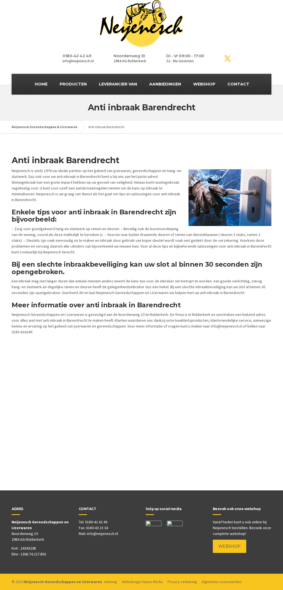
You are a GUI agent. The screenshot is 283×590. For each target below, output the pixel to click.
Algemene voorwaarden (222, 581)
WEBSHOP (204, 84)
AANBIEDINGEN (165, 84)
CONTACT (238, 84)
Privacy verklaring (182, 581)
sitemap (110, 581)
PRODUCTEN (73, 84)
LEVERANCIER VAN (118, 84)
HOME (41, 84)
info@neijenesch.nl (102, 533)
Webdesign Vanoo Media (142, 581)
